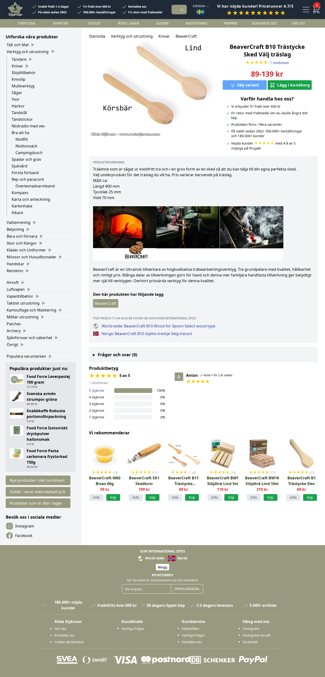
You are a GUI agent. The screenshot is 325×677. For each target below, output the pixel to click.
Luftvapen (16, 289)
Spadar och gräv (26, 159)
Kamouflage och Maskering (31, 310)
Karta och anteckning (31, 199)
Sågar (17, 92)
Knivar (17, 66)
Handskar (15, 263)
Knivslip (18, 79)
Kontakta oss (137, 7)
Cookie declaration (69, 642)
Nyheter (60, 23)
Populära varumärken (26, 356)
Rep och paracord (28, 179)
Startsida (26, 23)
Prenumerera (187, 589)
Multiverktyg (23, 86)
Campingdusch (29, 152)
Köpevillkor (190, 628)
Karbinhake (22, 206)
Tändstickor (22, 119)
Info (96, 497)
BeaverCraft (186, 36)
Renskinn (15, 270)
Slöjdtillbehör (24, 72)
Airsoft (13, 282)
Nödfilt (21, 139)
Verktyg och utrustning (28, 51)
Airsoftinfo (196, 23)
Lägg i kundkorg (293, 85)
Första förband (25, 172)
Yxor (16, 99)
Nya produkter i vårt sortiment (37, 480)
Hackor (18, 106)
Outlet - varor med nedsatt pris (37, 491)
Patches (14, 323)
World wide (154, 558)
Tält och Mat (18, 44)
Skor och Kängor (22, 243)
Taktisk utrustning (23, 303)
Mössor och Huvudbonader (31, 257)
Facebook (24, 535)
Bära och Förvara (22, 236)
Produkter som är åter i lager (36, 503)
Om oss (298, 23)
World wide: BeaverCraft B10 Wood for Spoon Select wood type (158, 326)
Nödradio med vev (28, 126)
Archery (14, 330)
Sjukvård (19, 166)
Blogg (162, 567)
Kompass (20, 192)
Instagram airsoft (257, 635)
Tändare (19, 59)
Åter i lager (128, 23)
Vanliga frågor (133, 628)
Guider (162, 23)
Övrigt (12, 344)
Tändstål (19, 112)
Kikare (17, 212)
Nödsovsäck (26, 146)
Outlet (94, 23)
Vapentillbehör (20, 296)
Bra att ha (20, 132)
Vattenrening (18, 222)
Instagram (24, 526)
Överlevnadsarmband (35, 186)
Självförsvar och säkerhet (29, 337)
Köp (192, 497)
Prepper (230, 23)
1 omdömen (267, 62)
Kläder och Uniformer (26, 250)
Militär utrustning (23, 317)
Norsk (182, 558)
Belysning (15, 229)
